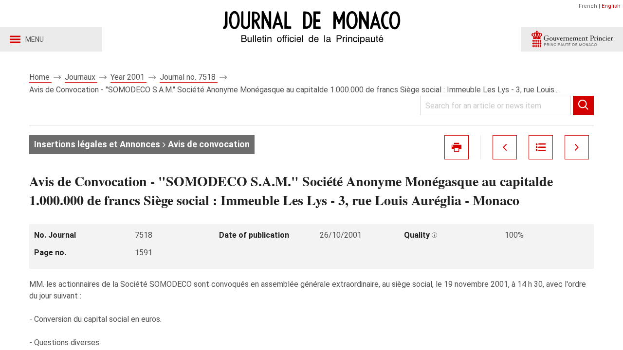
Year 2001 (128, 77)
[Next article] (577, 147)
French (588, 6)
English (611, 6)
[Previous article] (505, 147)
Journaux (81, 77)
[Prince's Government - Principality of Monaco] (572, 39)
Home (40, 77)
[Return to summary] (541, 147)
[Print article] (456, 147)
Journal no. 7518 (189, 77)
